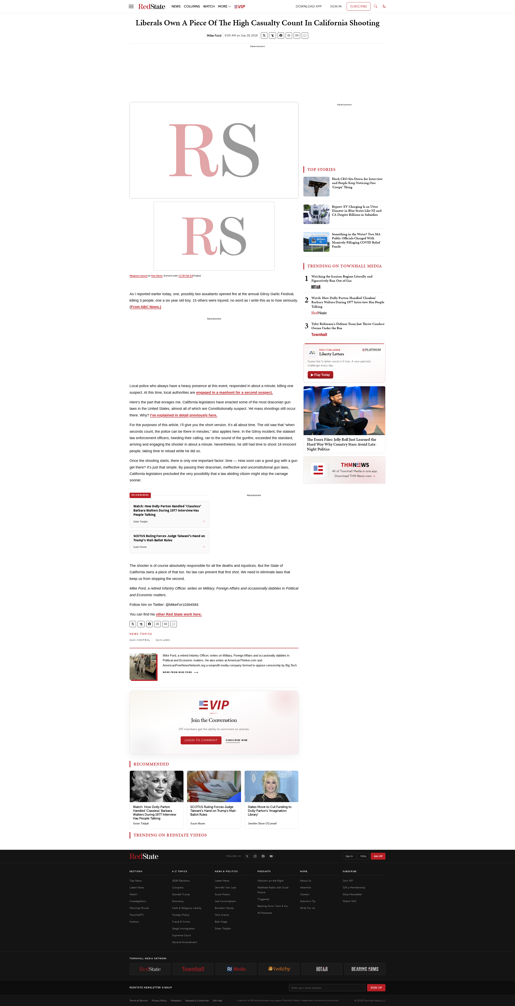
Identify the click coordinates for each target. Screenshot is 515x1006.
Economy (177, 901)
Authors (134, 921)
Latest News (137, 887)
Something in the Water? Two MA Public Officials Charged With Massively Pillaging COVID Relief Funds (356, 240)
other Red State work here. (179, 614)
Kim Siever (157, 275)
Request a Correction (197, 1000)
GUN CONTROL (140, 640)
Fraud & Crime (181, 921)
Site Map (217, 1000)
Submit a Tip (307, 901)
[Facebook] (263, 856)
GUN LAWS (163, 640)
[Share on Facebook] (281, 35)
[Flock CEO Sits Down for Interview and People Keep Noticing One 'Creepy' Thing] (316, 186)
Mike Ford (214, 35)
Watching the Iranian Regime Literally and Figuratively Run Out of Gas (341, 278)
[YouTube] (271, 856)
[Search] (375, 6)
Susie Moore (197, 823)
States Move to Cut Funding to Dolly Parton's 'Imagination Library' (269, 810)
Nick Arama (222, 914)
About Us (305, 880)
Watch (133, 894)
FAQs (363, 856)
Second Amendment (184, 942)
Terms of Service (139, 1000)
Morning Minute (139, 907)
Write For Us (307, 907)
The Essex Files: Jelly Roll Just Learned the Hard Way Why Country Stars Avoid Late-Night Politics (342, 444)
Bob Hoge (221, 921)
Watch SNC (349, 901)
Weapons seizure (139, 275)
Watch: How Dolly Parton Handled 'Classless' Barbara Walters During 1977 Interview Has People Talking (154, 812)
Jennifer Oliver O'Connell (262, 823)
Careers (304, 894)
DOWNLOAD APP (309, 6)
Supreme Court (181, 935)
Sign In (349, 856)
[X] (247, 856)
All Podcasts (265, 912)
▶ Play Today (320, 375)
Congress (178, 887)
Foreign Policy (180, 914)
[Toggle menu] (131, 6)
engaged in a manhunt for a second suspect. (234, 392)
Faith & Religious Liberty (186, 907)
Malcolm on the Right (270, 880)
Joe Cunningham (225, 901)
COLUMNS (192, 6)
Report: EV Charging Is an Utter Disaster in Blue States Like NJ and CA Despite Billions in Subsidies (356, 210)
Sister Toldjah (141, 823)
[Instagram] (255, 856)
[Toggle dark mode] (384, 6)
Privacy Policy (159, 1000)
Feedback (176, 1000)
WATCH (209, 6)
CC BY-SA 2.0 (186, 275)
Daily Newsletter (352, 894)
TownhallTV (137, 914)
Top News (136, 880)
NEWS (176, 6)
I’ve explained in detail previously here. (183, 415)
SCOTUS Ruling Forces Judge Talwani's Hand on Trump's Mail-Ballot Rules (213, 810)
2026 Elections (181, 880)
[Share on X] (264, 35)
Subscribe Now (236, 740)
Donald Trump (181, 894)
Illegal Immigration (183, 928)
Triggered (263, 899)
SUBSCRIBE (358, 6)
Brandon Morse (224, 907)
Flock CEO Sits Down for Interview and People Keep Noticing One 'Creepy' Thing (357, 183)
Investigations (138, 901)
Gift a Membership (354, 887)
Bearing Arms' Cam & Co (273, 905)
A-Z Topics (179, 871)
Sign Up (376, 987)
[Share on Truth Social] (272, 35)
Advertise (305, 887)
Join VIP (378, 856)
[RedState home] (144, 856)
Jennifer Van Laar (225, 887)
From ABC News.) (146, 307)
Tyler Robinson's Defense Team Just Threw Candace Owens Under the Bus (347, 325)
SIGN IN (336, 6)
